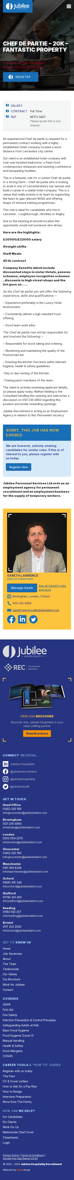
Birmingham (12, 819)
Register (22, 77)
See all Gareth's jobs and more (52, 587)
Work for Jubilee (14, 984)
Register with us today (17, 1071)
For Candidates (13, 1116)
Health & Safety (13, 1045)
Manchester (12, 864)
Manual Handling (13, 1040)
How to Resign (12, 1091)
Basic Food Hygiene (16, 1030)
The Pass (9, 1076)
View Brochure (37, 733)
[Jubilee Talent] (18, 6)
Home (6, 948)
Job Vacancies (12, 953)
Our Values (10, 974)
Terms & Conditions (32, 1155)
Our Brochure (11, 979)
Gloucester (11, 849)
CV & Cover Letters (15, 1081)
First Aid (8, 1009)
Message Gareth (22, 588)
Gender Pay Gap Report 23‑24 (20, 1158)
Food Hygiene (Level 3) (18, 1035)
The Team (9, 964)
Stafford (9, 893)
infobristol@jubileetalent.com (22, 930)
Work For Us (11, 1127)
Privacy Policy (11, 1155)
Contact (8, 989)
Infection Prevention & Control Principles (29, 1020)
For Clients (10, 1122)
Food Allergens (12, 1051)
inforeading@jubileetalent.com (23, 915)
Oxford (8, 878)
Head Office (12, 805)
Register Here (18, 467)
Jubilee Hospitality (22, 764)
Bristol (8, 922)
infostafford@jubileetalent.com (23, 901)
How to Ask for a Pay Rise (20, 1086)
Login (6, 1142)
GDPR (6, 1004)
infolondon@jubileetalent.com (22, 842)
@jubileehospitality (22, 779)
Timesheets (10, 1137)
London (8, 834)
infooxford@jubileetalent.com (22, 886)
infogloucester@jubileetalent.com (25, 812)
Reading (9, 908)
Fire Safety (10, 1015)
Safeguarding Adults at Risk (21, 1025)
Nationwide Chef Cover (18, 1132)
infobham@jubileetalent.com (21, 827)
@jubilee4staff (19, 786)
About (7, 958)
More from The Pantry (17, 1101)
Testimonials (11, 969)
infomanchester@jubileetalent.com (25, 871)
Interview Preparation (17, 1096)
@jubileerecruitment (23, 771)
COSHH (8, 1056)
